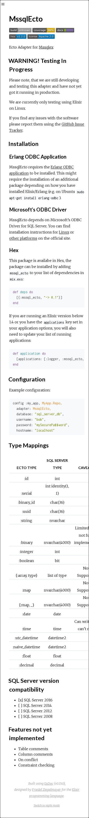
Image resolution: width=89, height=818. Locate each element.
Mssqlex (46, 47)
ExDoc (48, 783)
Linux (64, 232)
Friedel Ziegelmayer (46, 790)
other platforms (23, 238)
